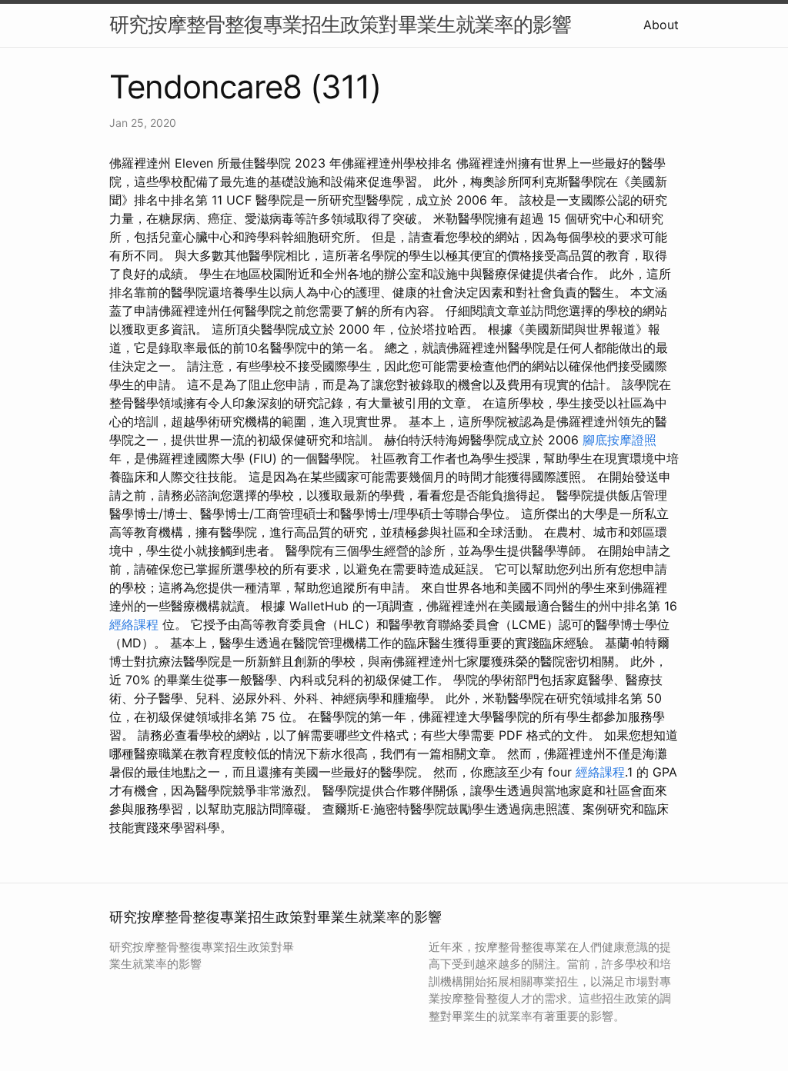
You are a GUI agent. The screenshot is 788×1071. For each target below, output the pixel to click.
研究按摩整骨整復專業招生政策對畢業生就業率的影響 (340, 24)
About (661, 24)
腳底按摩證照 (619, 439)
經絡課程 (134, 624)
